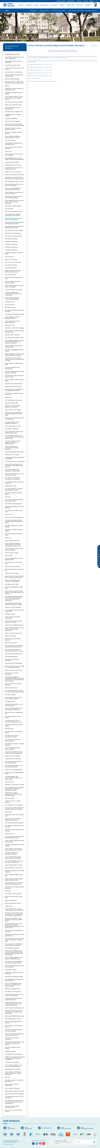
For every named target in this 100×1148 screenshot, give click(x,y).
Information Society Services (10, 1140)
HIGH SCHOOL (55, 5)
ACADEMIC (62, 5)
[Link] (96, 1)
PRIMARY (37, 5)
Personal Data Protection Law (11, 1142)
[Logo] (8, 6)
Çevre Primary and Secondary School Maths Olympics (83, 10)
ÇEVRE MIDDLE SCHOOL (59, 10)
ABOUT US (22, 5)
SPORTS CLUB (80, 5)
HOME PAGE (33, 10)
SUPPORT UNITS (71, 5)
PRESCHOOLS (30, 5)
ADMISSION (88, 5)
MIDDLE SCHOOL (45, 5)
